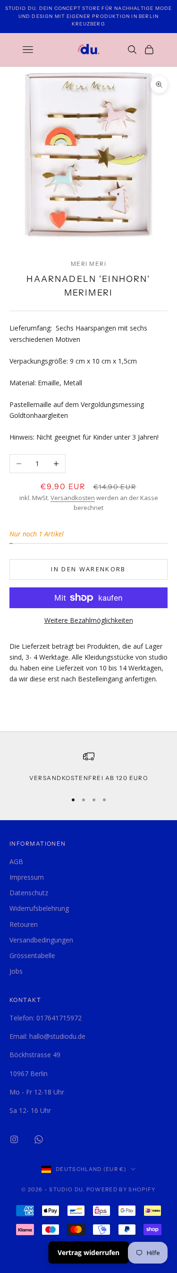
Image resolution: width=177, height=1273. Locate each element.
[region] (88, 767)
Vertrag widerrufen (88, 1252)
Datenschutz (28, 892)
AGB (16, 861)
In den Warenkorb (88, 569)
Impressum (26, 877)
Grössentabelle (32, 955)
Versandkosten (73, 497)
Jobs (16, 971)
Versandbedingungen (41, 939)
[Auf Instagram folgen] (14, 1139)
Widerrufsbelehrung (39, 908)
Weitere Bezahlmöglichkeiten (88, 620)
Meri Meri (88, 263)
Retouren (23, 924)
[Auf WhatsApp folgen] (38, 1139)
